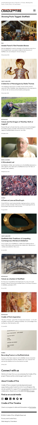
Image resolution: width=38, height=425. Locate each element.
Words (3, 198)
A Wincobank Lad (7, 162)
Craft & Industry (5, 81)
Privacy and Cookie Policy (9, 418)
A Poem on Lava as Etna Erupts (12, 200)
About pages (30, 391)
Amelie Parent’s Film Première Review (15, 46)
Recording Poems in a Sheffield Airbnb (15, 355)
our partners (25, 389)
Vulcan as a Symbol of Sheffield (12, 279)
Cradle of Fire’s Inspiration (11, 317)
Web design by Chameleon (9, 421)
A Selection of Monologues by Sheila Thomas (17, 84)
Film (2, 43)
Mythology (4, 119)
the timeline (32, 407)
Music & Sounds (5, 160)
